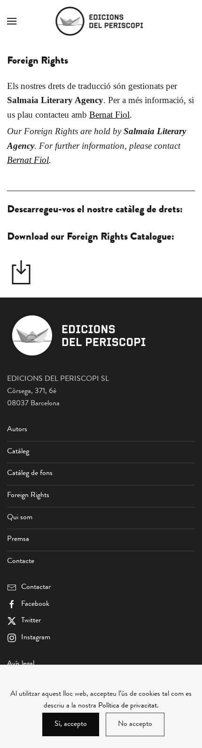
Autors (17, 430)
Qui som (19, 518)
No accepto (135, 724)
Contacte (20, 561)
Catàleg (18, 452)
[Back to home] (101, 21)
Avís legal (20, 664)
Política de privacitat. (128, 706)
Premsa (18, 539)
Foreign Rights (28, 495)
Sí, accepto (70, 724)
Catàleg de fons (30, 473)
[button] (11, 21)
